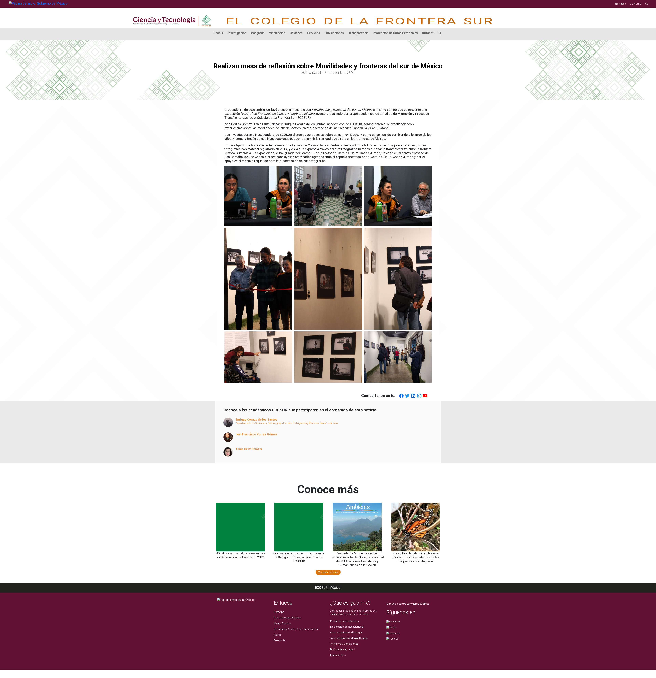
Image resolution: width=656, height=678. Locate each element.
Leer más (362, 614)
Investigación (237, 33)
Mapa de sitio (338, 655)
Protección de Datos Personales (395, 33)
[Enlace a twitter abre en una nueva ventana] (391, 627)
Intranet (428, 33)
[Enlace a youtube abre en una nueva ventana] (392, 638)
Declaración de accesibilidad (346, 626)
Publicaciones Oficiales (287, 617)
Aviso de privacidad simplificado (349, 638)
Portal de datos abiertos (344, 621)
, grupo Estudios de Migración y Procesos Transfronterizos (306, 423)
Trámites (620, 3)
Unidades (296, 33)
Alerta (277, 634)
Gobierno (635, 3)
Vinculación (277, 33)
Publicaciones (334, 33)
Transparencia (358, 33)
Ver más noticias (328, 572)
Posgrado (258, 33)
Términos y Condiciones (344, 643)
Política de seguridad (342, 649)
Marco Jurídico (282, 623)
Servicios (313, 33)
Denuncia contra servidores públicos (407, 603)
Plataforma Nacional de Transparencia (296, 629)
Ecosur (218, 33)
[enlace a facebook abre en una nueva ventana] (393, 621)
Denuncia (279, 640)
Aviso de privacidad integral (346, 632)
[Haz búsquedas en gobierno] (647, 4)
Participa (279, 612)
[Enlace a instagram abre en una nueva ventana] (393, 632)
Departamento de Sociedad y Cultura (255, 423)
